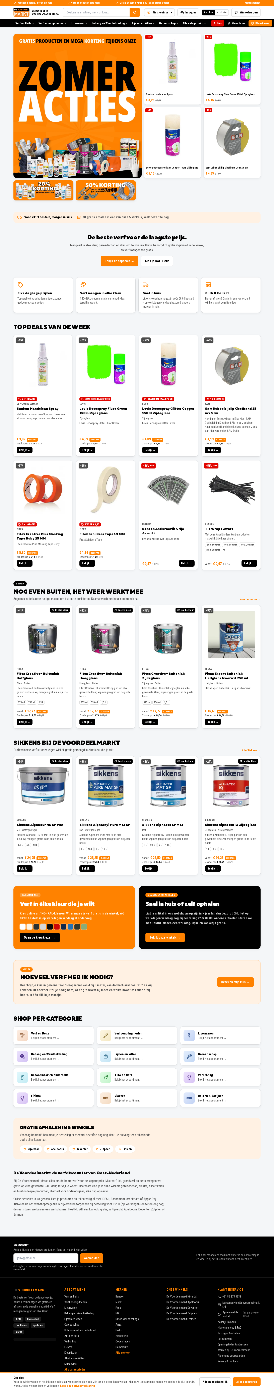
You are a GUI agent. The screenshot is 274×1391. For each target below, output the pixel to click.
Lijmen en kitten (142, 23)
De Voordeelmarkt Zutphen (181, 1313)
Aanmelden (91, 1258)
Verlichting (70, 1341)
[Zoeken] (135, 12)
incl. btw (208, 12)
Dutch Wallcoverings (127, 1319)
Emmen (127, 1149)
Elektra (68, 1347)
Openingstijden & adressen (233, 1344)
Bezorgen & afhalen (229, 1333)
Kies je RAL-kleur (157, 261)
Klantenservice (253, 2)
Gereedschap (167, 23)
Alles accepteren (246, 1381)
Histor (119, 1330)
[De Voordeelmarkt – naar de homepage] (21, 12)
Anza (119, 1324)
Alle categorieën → (76, 1369)
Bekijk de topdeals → (119, 261)
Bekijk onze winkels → (165, 937)
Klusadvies (238, 23)
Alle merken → (125, 1352)
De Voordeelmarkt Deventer (182, 1307)
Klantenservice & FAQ (230, 1327)
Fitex (118, 1307)
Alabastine (122, 1335)
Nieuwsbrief (20, 1245)
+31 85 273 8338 (231, 1296)
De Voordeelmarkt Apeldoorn (183, 1302)
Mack (119, 1302)
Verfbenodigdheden (51, 23)
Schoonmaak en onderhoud (80, 1330)
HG (117, 1313)
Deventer (82, 1149)
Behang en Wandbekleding (108, 23)
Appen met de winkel (240, 1314)
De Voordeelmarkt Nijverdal (181, 1296)
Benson (120, 1296)
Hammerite (122, 1347)
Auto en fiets (71, 1335)
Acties (218, 23)
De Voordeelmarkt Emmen (181, 1319)
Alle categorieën (193, 23)
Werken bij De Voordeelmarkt (234, 1350)
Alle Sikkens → (251, 750)
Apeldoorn (57, 1149)
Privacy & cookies (228, 1361)
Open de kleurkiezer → (40, 937)
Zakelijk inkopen (227, 1322)
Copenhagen (123, 1341)
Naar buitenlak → (250, 599)
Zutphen (105, 1149)
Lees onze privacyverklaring (77, 1385)
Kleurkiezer (262, 23)
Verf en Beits (23, 23)
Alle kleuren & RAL (74, 1358)
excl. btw (221, 12)
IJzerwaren (77, 23)
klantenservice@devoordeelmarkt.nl (241, 1304)
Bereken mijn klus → (235, 982)
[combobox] (96, 12)
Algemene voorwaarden (231, 1355)
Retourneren (225, 1338)
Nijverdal (33, 1149)
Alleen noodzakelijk (215, 1381)
